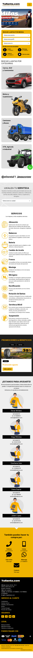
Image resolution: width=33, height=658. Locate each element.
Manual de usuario (6, 626)
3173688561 (17, 416)
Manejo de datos (5, 624)
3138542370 (17, 468)
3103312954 (17, 442)
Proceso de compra (6, 609)
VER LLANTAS (7, 369)
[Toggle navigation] (29, 4)
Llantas (20, 344)
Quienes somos (5, 603)
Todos (12, 344)
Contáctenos (4, 601)
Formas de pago (5, 608)
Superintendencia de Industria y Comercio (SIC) (12, 648)
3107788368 (17, 494)
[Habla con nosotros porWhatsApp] (30, 167)
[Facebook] (2, 616)
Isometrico (29, 650)
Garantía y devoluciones (7, 604)
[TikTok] (13, 616)
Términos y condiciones (7, 628)
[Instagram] (6, 616)
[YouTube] (10, 616)
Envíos (3, 606)
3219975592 (17, 521)
